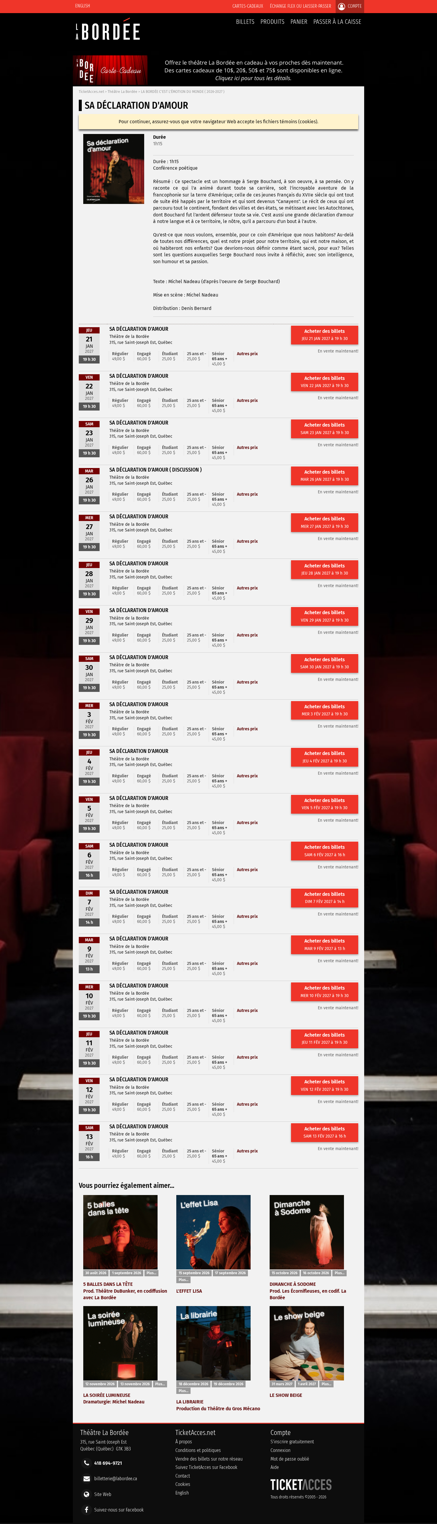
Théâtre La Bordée (122, 92)
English (82, 6)
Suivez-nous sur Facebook (119, 1509)
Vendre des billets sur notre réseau (209, 1459)
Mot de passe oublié (290, 1459)
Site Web (102, 1494)
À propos (183, 1442)
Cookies (182, 1484)
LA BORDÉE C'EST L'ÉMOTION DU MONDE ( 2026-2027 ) (182, 92)
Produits (272, 22)
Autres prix (247, 353)
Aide (275, 1467)
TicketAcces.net (91, 92)
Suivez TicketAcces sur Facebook (206, 1467)
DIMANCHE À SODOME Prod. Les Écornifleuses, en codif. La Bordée (308, 1290)
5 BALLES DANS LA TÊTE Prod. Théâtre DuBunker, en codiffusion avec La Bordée (125, 1290)
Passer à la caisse (337, 22)
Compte (354, 6)
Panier (298, 22)
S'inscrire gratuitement (292, 1442)
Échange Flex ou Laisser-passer (300, 6)
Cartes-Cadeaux (247, 6)
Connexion (280, 1450)
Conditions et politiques (198, 1450)
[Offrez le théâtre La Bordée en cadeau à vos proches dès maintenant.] (218, 83)
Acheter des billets (325, 334)
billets (245, 22)
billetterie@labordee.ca (115, 1478)
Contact (182, 1476)
